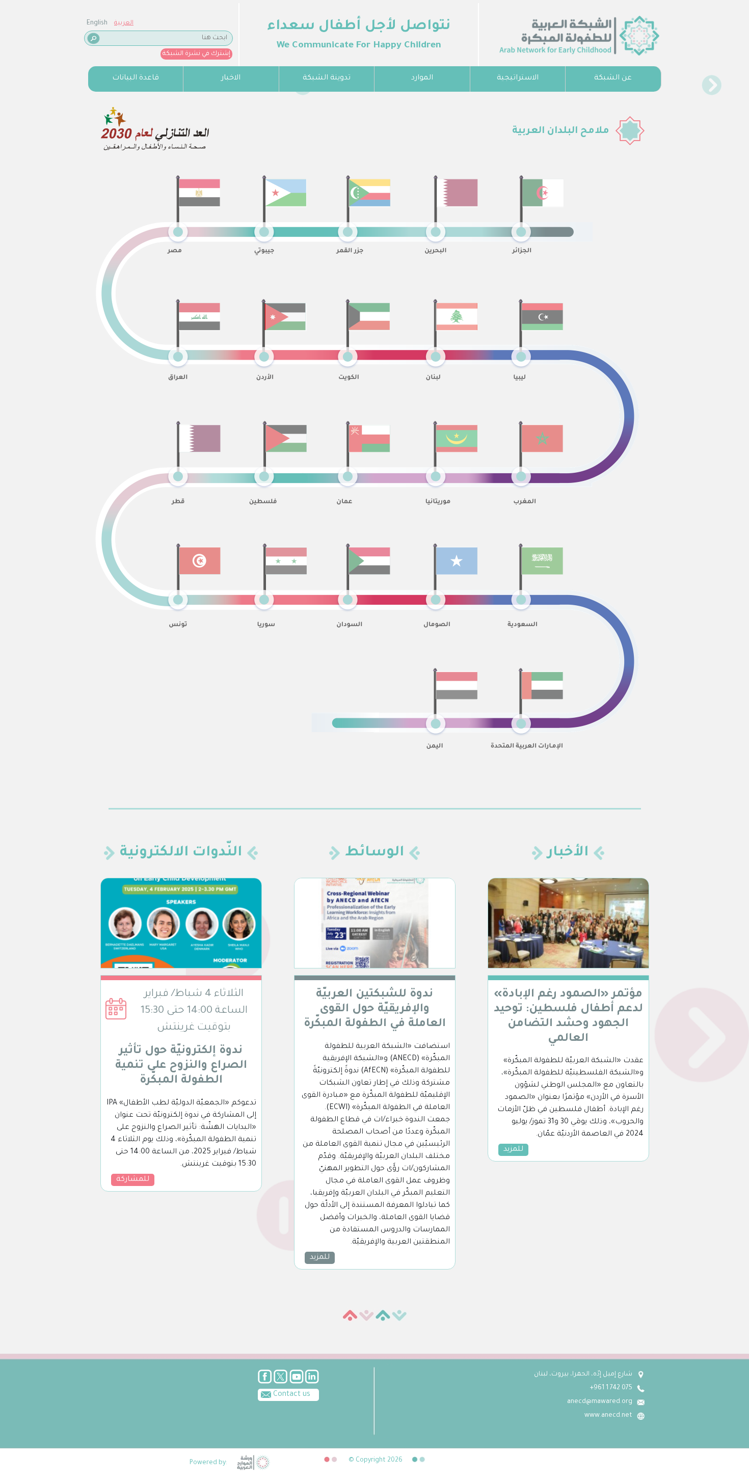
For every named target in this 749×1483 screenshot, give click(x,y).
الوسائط (374, 853)
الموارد (422, 78)
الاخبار (230, 78)
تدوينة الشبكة (327, 78)
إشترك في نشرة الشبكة (196, 54)
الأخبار (568, 853)
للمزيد (320, 1258)
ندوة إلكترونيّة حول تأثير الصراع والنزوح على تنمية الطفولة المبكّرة (181, 1066)
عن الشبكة (613, 78)
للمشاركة (132, 1180)
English (97, 23)
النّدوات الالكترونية (181, 853)
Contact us (290, 1395)
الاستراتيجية (518, 78)
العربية (123, 23)
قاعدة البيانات (135, 78)
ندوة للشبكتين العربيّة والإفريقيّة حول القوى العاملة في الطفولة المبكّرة (375, 1010)
